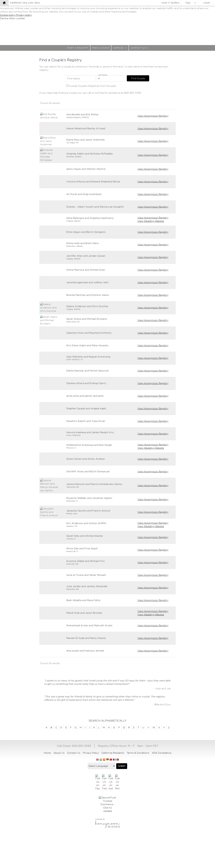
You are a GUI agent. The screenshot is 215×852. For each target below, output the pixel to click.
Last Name (102, 75)
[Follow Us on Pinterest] (117, 782)
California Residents (112, 752)
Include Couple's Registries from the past (92, 86)
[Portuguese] (117, 759)
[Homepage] (4, 3)
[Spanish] (104, 759)
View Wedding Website (150, 221)
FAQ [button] (188, 3)
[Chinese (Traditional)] (111, 759)
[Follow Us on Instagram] (111, 782)
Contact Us (138, 48)
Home (47, 752)
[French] (114, 759)
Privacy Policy (91, 752)
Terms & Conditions (138, 752)
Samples (118, 48)
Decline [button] (4, 18)
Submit (121, 766)
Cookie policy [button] (8, 15)
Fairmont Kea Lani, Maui (25, 3)
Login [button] (206, 3)
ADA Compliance (161, 752)
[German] (107, 759)
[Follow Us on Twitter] (104, 782)
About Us (58, 752)
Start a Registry (77, 48)
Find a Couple (101, 48)
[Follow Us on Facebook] (97, 782)
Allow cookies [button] (17, 18)
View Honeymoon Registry (152, 115)
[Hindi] (100, 759)
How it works (170, 3)
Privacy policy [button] (24, 15)
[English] (97, 759)
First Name (73, 78)
